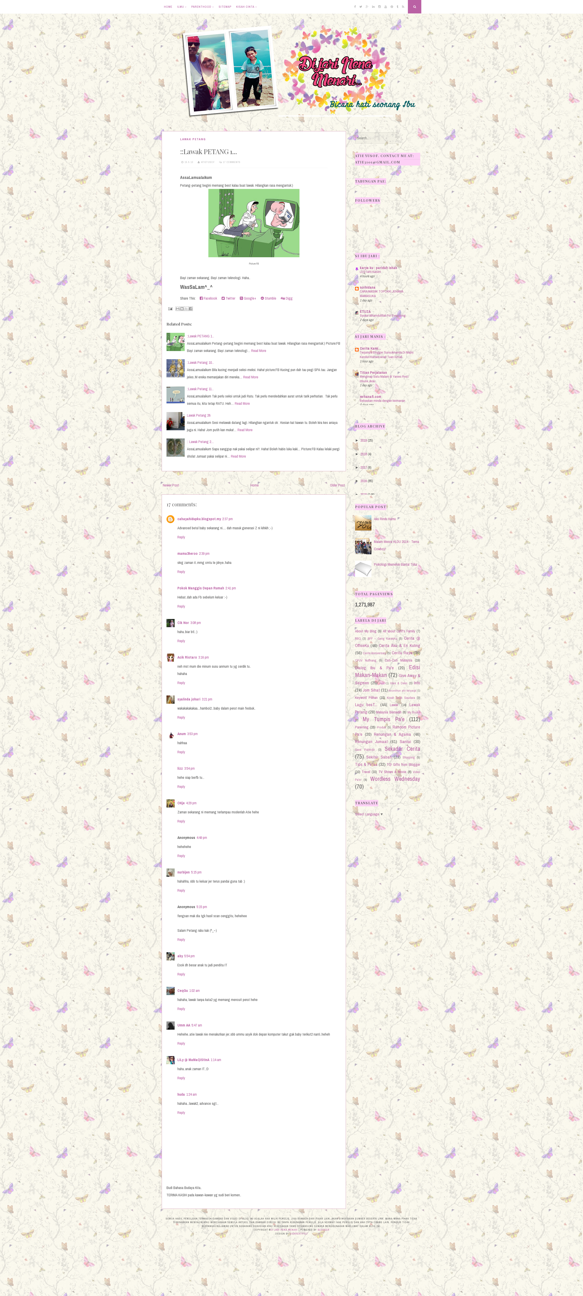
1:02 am (194, 990)
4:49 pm (202, 837)
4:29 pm (191, 802)
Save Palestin (365, 749)
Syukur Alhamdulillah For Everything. (383, 315)
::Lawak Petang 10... (200, 362)
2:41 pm (230, 588)
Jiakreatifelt (299, 1233)
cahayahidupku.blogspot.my (199, 518)
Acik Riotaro (187, 657)
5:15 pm (196, 872)
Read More (258, 350)
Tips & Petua (366, 764)
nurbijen (183, 872)
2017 (364, 467)
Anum (181, 733)
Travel (366, 771)
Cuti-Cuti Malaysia (398, 660)
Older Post (337, 485)
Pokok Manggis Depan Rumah (200, 588)
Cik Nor (183, 622)
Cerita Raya (402, 653)
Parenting (361, 727)
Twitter (230, 298)
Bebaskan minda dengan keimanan (382, 400)
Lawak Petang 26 (198, 415)
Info (417, 683)
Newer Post (171, 485)
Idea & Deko (398, 683)
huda (181, 1094)
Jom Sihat (371, 690)
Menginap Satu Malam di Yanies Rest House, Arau (384, 378)
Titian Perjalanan (373, 372)
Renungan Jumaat (371, 741)
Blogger (323, 1229)
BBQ (358, 638)
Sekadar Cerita (402, 749)
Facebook (210, 298)
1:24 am (191, 1094)
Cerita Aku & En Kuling (399, 645)
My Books (414, 712)
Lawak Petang (193, 139)
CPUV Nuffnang (365, 660)
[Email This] (177, 308)
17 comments (231, 162)
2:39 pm (204, 553)
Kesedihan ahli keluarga (402, 691)
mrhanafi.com (370, 396)
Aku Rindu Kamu (385, 518)
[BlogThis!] (182, 308)
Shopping (409, 757)
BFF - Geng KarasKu (382, 638)
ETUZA (365, 311)
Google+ (249, 298)
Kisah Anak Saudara (401, 697)
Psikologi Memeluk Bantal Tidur (395, 564)
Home (168, 7)
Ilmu (180, 7)
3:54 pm (189, 768)
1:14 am (216, 1059)
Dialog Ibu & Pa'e (374, 668)
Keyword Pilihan (366, 697)
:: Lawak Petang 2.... (200, 441)
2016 (364, 480)
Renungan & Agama (392, 734)
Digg (289, 298)
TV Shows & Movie (392, 771)
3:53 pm (192, 733)
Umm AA (183, 1025)
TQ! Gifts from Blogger (403, 764)
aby (180, 955)
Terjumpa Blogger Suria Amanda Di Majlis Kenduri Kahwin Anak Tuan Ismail (387, 354)
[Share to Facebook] (190, 308)
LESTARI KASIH (370, 271)
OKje (181, 802)
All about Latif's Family (399, 631)
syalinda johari (188, 699)
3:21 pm (207, 699)
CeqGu (182, 990)
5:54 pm (189, 955)
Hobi (381, 683)
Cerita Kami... (370, 348)
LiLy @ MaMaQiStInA (193, 1059)
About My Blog (366, 631)
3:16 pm (203, 657)
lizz (180, 768)
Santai (405, 741)
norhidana (368, 287)
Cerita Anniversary (374, 653)
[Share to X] (186, 308)
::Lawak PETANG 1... (208, 151)
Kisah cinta (245, 7)
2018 (364, 453)
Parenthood (201, 7)
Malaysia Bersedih (388, 712)
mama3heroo (187, 553)
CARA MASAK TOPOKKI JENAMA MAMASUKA (381, 293)
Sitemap (225, 7)
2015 (364, 494)
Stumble (270, 298)
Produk (381, 727)
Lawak (394, 704)
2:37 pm (227, 518)
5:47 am (197, 1025)
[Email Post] (169, 308)
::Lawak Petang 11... (200, 388)
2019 (364, 440)
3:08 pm (195, 622)
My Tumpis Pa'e (383, 719)
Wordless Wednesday (395, 779)
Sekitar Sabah (379, 757)
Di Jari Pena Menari (284, 1229)
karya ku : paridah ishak (378, 267)
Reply (181, 537)
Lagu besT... (366, 705)
